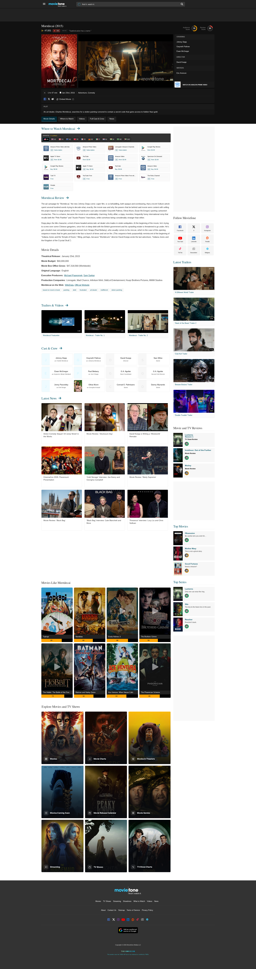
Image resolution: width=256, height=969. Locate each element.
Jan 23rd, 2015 (68, 93)
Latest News (49, 398)
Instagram (207, 230)
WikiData (69, 285)
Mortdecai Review (52, 198)
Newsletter (193, 252)
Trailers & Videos (52, 305)
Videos (149, 901)
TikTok (180, 252)
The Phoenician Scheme (150, 692)
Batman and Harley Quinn (85, 692)
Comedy (91, 93)
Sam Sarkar (89, 275)
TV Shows (107, 901)
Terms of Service (133, 910)
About (103, 910)
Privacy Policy (147, 910)
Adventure (82, 93)
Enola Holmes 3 (114, 637)
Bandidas (79, 637)
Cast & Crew (49, 348)
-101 (57, 30)
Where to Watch (58, 128)
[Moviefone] (59, 4)
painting (66, 290)
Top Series (179, 582)
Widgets (207, 252)
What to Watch (139, 901)
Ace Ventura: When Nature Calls (120, 692)
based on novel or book (51, 290)
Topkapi (46, 637)
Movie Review (190, 453)
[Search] (182, 4)
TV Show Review (191, 439)
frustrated (83, 290)
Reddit (52, 99)
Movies (98, 901)
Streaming (117, 901)
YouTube (180, 241)
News (156, 901)
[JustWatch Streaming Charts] (43, 30)
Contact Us (112, 910)
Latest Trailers (182, 262)
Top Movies (180, 526)
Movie (64, 30)
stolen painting (116, 290)
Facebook (45, 99)
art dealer (93, 290)
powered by (46, 135)
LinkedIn (194, 241)
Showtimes (127, 901)
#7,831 (48, 30)
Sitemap (121, 910)
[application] (125, 61)
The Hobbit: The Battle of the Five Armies (58, 692)
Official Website (82, 285)
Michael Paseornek (73, 275)
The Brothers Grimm (149, 637)
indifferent (104, 290)
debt (74, 290)
